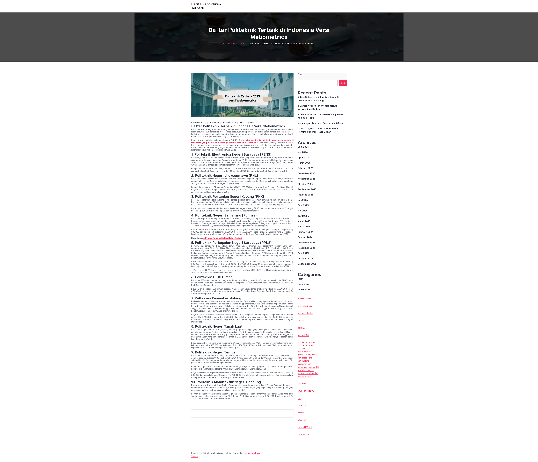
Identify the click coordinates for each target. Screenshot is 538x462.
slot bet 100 (303, 335)
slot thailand (303, 361)
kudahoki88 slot (305, 427)
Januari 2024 (305, 237)
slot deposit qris (305, 358)
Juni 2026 (303, 147)
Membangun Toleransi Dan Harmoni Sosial (321, 123)
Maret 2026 (304, 162)
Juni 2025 (303, 205)
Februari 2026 (305, 168)
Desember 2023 (306, 242)
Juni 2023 (303, 253)
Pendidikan (238, 43)
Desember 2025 (306, 173)
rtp (299, 398)
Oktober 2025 (305, 184)
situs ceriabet (304, 434)
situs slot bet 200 (306, 391)
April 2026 (303, 157)
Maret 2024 (304, 226)
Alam (300, 278)
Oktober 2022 (305, 258)
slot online (302, 383)
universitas (304, 289)
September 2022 (307, 264)
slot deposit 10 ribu (306, 342)
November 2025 (306, 178)
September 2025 (307, 189)
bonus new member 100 (308, 367)
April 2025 (303, 216)
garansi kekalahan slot (308, 373)
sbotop (301, 413)
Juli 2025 (303, 200)
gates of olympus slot (308, 355)
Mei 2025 (303, 210)
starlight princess (306, 370)
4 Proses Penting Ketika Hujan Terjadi (222, 238)
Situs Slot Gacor (305, 306)
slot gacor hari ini (305, 313)
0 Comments (249, 122)
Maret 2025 (304, 221)
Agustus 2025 (305, 194)
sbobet (301, 320)
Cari (300, 74)
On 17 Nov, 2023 (198, 122)
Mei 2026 (303, 152)
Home (226, 43)
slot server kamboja (307, 345)
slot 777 (301, 348)
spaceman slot (304, 364)
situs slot (302, 405)
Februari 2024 (305, 232)
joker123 (301, 328)
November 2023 (306, 248)
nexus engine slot (306, 352)
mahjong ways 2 (305, 299)
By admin (214, 122)
